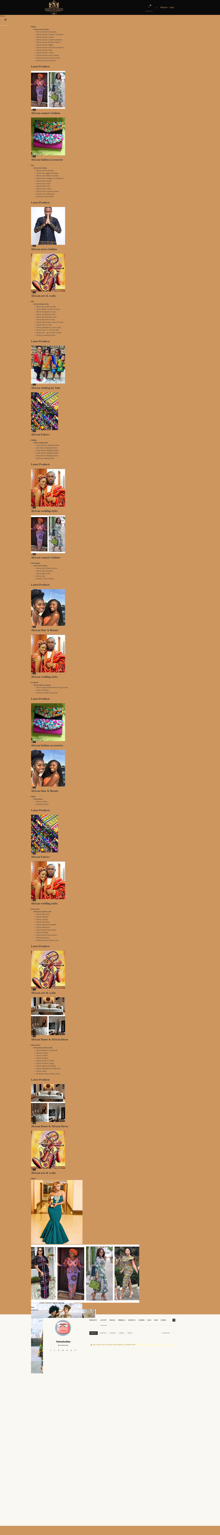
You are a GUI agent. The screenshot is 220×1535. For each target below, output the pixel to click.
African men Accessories (45, 170)
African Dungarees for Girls (45, 314)
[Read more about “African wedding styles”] (34, 507)
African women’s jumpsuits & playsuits (49, 47)
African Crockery (42, 1053)
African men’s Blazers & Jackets (47, 176)
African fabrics (38, 799)
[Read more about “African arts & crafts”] (34, 292)
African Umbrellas (42, 690)
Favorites (113, 1333)
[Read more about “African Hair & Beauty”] (34, 627)
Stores (163, 1320)
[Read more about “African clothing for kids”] (34, 384)
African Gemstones (43, 922)
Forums (141, 1320)
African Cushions (42, 1058)
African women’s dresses (45, 37)
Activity (103, 1320)
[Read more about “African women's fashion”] (34, 110)
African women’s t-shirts (45, 53)
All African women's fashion (46, 61)
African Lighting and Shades (46, 1066)
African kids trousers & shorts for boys (49, 322)
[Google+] (64, 1350)
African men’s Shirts (43, 184)
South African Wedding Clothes (47, 453)
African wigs (40, 576)
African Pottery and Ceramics (46, 935)
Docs (149, 1320)
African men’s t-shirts (43, 189)
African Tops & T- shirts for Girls (47, 330)
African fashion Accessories (42, 685)
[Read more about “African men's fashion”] (34, 246)
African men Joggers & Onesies (47, 173)
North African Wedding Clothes (47, 450)
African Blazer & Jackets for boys (48, 309)
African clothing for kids (41, 304)
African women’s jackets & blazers (48, 42)
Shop (123, 10)
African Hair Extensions (44, 571)
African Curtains (42, 1055)
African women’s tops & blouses (47, 55)
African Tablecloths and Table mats (48, 1068)
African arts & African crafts (42, 911)
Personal (93, 1333)
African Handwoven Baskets (46, 925)
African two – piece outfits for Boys (49, 333)
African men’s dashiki (43, 181)
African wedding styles (41, 442)
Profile (112, 1320)
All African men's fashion (45, 196)
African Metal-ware (43, 927)
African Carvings (42, 919)
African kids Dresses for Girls (46, 317)
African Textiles (41, 802)
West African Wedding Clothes (47, 456)
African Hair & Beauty (40, 565)
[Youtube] (68, 1350)
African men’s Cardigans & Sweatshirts (49, 178)
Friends (121, 1320)
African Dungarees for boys (46, 312)
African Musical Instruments (46, 930)
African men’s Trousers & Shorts (47, 191)
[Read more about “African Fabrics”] (34, 431)
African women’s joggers (45, 45)
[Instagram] (72, 1350)
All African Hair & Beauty (45, 579)
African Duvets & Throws (45, 1061)
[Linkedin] (60, 1350)
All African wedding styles (45, 458)
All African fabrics (42, 804)
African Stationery (42, 938)
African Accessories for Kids (46, 307)
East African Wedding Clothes (46, 448)
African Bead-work (43, 914)
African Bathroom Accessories (47, 1050)
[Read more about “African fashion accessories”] (34, 156)
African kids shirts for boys (45, 320)
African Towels (41, 1071)
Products (93, 1320)
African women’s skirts (44, 50)
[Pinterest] (75, 1350)
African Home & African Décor (43, 1047)
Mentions (103, 1333)
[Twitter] (56, 1350)
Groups (132, 1320)
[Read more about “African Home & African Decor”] (34, 1036)
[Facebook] (52, 1350)
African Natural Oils (43, 573)
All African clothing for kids (45, 335)
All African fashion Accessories (47, 693)
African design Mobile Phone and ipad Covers (52, 687)
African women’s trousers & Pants (48, 58)
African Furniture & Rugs (45, 1063)
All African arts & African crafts (47, 940)
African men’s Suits (43, 186)
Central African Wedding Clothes (47, 445)
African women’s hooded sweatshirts (49, 40)
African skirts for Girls (44, 325)
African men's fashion (40, 168)
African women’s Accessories (46, 32)
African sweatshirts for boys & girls (48, 327)
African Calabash (42, 917)
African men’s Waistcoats (45, 194)
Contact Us (34, 1310)
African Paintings (42, 932)
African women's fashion (41, 29)
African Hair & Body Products (46, 568)
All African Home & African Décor (48, 1074)
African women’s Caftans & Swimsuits (49, 34)
